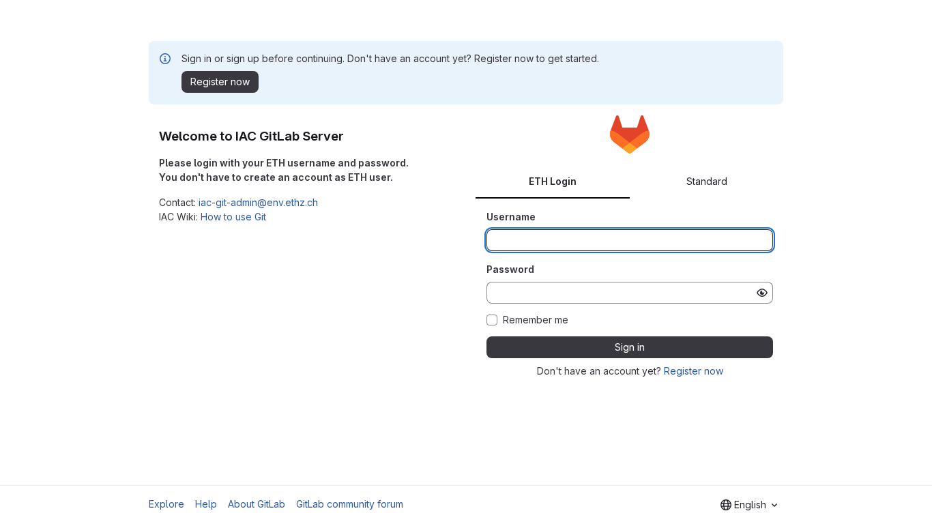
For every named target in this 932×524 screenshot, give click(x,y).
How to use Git (233, 216)
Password (510, 269)
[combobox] (748, 505)
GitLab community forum (349, 504)
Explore (166, 504)
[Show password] (762, 293)
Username (511, 216)
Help (206, 504)
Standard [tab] (706, 181)
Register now (693, 371)
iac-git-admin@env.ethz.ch (258, 202)
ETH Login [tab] (553, 181)
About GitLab (256, 504)
